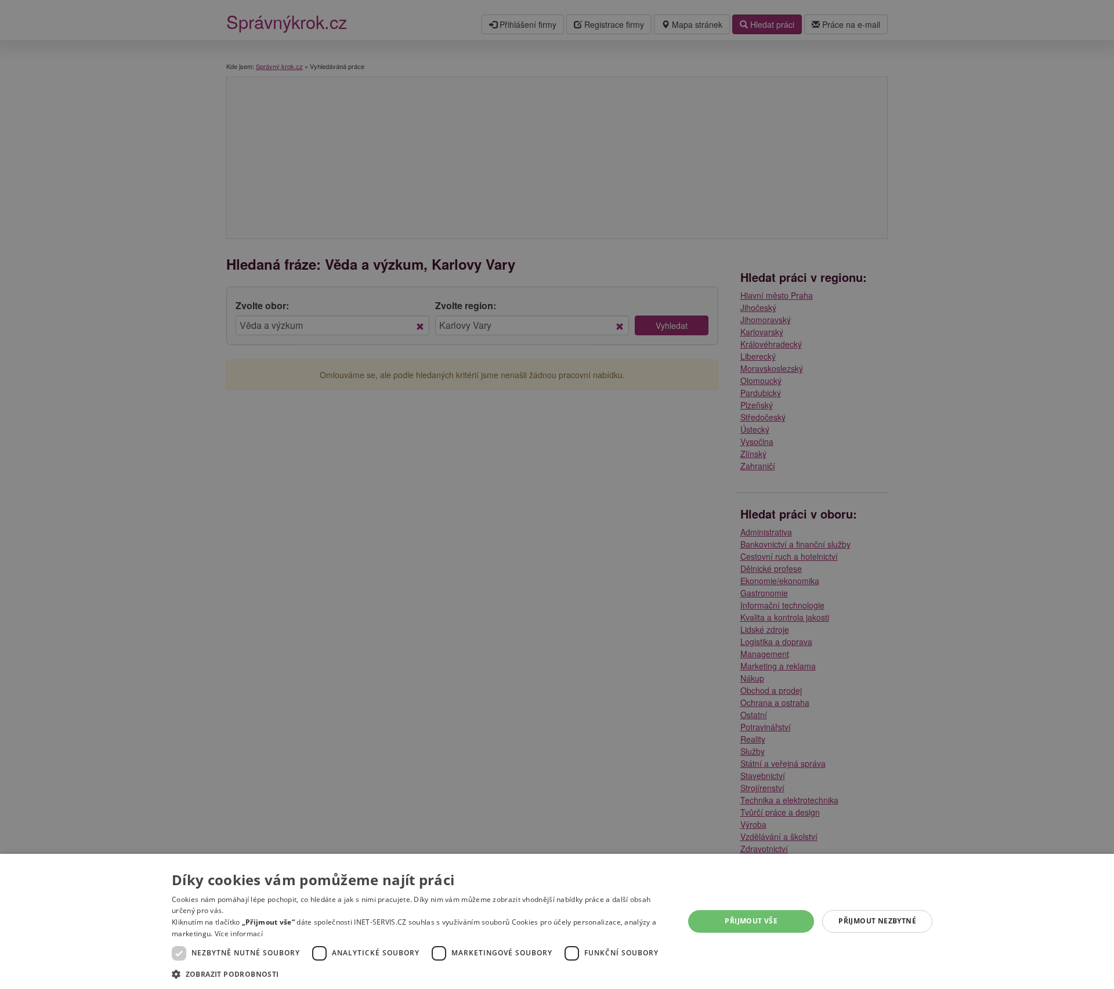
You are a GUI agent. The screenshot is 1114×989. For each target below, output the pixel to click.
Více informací (239, 934)
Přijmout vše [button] (751, 921)
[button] (420, 973)
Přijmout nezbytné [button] (877, 921)
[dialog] (557, 921)
